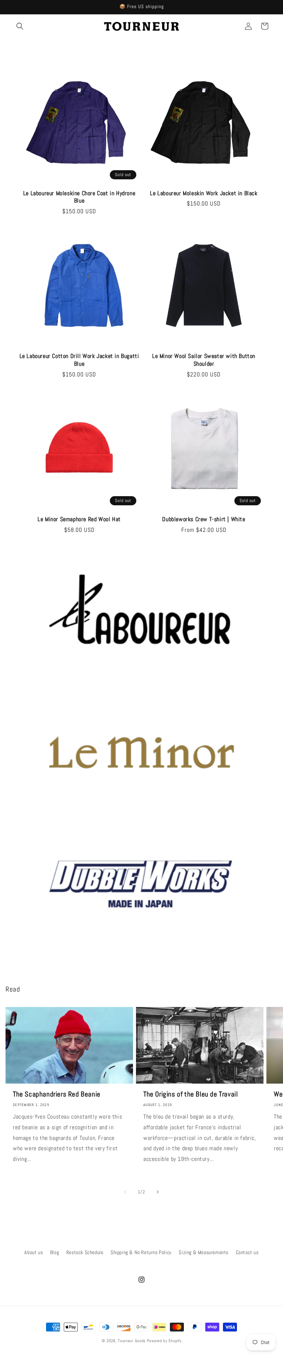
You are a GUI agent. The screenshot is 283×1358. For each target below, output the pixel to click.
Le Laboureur (33, 685)
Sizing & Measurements (203, 1252)
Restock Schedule (85, 1252)
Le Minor (28, 816)
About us (33, 1252)
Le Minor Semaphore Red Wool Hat (79, 519)
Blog (54, 1252)
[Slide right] (158, 1192)
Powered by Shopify (164, 1340)
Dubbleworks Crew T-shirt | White (203, 519)
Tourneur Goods (132, 1340)
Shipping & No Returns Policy (141, 1252)
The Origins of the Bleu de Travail (190, 1094)
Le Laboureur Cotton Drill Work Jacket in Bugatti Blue (79, 360)
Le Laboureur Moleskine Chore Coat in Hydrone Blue (79, 197)
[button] (20, 26)
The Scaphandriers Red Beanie (57, 1094)
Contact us (247, 1252)
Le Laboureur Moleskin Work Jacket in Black (203, 193)
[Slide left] (125, 1192)
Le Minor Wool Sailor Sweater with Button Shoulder (203, 360)
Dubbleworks (34, 948)
